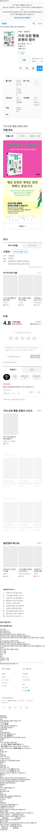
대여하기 (3, 798)
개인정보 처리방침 (11, 700)
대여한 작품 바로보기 (19, 737)
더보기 (39, 273)
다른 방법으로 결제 (6, 727)
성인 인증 (3, 651)
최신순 (6, 377)
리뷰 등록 (35, 356)
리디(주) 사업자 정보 (7, 698)
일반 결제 (12, 783)
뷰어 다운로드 (5, 680)
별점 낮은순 (36, 377)
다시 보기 (11, 808)
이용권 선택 (3, 758)
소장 (40, 68)
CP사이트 (4, 683)
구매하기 (9, 798)
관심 (22, 53)
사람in (20, 48)
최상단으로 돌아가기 (11, 663)
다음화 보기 (3, 808)
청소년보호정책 (20, 700)
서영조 (20, 46)
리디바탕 (4, 685)
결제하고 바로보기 (6, 773)
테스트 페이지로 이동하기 (22, 17)
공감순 (14, 377)
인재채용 (25, 690)
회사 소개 (25, 687)
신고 (14, 393)
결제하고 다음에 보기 (19, 773)
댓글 (31, 392)
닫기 (4, 789)
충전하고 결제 (4, 783)
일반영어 (27, 31)
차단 (18, 393)
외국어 (20, 31)
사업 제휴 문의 (26, 680)
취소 (1, 654)
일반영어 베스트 (8, 589)
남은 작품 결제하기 (6, 737)
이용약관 (4, 700)
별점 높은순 (24, 377)
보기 (1, 789)
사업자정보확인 (29, 700)
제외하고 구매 (4, 658)
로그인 (40, 23)
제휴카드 (4, 677)
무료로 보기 (3, 760)
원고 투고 (25, 677)
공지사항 (28, 669)
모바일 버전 (3, 829)
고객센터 (7, 669)
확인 (1, 750)
